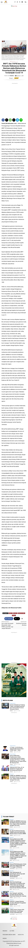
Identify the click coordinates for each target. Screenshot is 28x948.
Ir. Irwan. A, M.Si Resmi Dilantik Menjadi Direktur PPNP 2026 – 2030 (17, 749)
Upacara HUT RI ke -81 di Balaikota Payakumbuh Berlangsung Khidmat (17, 769)
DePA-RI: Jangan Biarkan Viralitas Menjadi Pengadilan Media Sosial (18, 903)
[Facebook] (15, 2)
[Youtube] (22, 2)
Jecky (11, 847)
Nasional (16, 78)
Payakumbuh (12, 703)
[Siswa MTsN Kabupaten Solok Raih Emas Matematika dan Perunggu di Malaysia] (5, 865)
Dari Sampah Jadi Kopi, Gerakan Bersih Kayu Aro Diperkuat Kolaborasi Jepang (18, 894)
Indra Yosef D (12, 868)
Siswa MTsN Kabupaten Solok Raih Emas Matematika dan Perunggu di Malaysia (18, 865)
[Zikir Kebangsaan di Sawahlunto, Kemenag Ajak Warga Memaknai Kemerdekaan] (5, 873)
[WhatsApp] (10, 120)
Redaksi (12, 75)
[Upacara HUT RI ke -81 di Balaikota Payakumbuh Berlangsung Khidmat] (5, 768)
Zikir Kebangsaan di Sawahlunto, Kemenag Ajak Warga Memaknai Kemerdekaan (17, 874)
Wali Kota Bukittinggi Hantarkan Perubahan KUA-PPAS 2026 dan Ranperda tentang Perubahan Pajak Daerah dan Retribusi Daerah (18, 884)
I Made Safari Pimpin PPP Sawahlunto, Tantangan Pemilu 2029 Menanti (17, 911)
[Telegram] (17, 120)
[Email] (13, 120)
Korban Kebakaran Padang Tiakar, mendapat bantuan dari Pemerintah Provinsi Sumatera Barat (17, 707)
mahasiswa (21, 613)
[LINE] (21, 120)
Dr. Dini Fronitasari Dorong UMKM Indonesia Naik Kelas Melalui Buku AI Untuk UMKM (18, 832)
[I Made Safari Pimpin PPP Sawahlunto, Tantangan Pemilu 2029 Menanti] (5, 910)
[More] (22, 618)
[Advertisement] (14, 23)
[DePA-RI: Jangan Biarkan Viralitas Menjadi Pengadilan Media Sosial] (5, 902)
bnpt (10, 613)
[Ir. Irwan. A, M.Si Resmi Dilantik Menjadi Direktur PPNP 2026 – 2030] (5, 748)
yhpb (14, 615)
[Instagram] (17, 2)
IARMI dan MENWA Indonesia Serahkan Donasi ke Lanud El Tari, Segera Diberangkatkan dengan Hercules (18, 778)
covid (15, 613)
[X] (20, 2)
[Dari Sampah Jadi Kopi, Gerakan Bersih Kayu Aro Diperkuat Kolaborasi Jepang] (5, 894)
